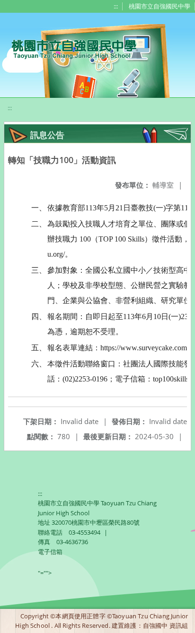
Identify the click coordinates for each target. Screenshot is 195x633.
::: (116, 6)
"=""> (45, 573)
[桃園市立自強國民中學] (69, 48)
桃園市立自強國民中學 (159, 6)
